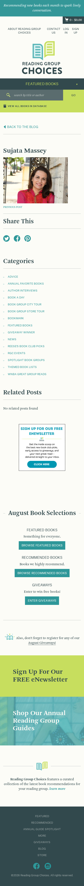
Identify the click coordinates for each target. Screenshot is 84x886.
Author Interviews (22, 290)
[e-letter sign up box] (42, 447)
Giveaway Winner (21, 332)
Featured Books (20, 325)
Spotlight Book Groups (26, 360)
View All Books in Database (27, 106)
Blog (42, 848)
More (42, 835)
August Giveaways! (42, 643)
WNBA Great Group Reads (27, 374)
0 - (76, 20)
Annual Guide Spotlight (42, 829)
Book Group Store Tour (26, 311)
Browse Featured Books (42, 545)
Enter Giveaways (42, 600)
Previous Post (12, 207)
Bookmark (16, 318)
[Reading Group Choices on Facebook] (36, 866)
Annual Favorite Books (26, 283)
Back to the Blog (22, 127)
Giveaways (42, 842)
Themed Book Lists (22, 367)
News (12, 339)
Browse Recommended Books (42, 573)
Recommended (42, 822)
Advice (13, 276)
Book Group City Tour (24, 304)
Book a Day (16, 297)
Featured (42, 816)
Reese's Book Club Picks (26, 346)
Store (42, 855)
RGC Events (16, 353)
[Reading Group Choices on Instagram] (48, 866)
